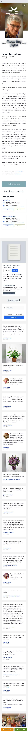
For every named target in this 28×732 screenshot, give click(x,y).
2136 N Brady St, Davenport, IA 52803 (15, 207)
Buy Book (15, 270)
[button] (14, 353)
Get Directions (8, 209)
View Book (7, 270)
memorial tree (19, 171)
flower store (18, 174)
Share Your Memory (9, 293)
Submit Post (14, 317)
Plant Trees (19, 209)
